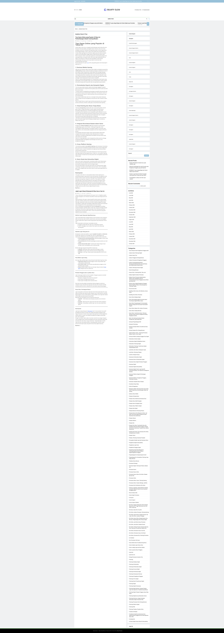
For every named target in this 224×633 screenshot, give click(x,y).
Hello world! (143, 186)
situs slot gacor (132, 62)
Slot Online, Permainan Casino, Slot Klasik (137, 533)
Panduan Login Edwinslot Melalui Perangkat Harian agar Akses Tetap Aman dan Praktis (85, 23)
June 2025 (131, 224)
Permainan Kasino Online (134, 472)
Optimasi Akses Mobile (133, 393)
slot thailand (131, 537)
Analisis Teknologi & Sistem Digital (136, 267)
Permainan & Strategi (133, 463)
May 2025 (131, 226)
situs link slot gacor (133, 43)
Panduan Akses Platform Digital (135, 405)
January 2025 (131, 236)
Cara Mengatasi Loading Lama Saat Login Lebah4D (118, 23)
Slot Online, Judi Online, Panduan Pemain (137, 524)
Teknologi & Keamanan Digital (135, 571)
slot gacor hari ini (132, 91)
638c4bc (78, 40)
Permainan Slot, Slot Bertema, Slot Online (137, 485)
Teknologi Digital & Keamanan (135, 586)
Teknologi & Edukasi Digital (134, 561)
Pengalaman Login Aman (134, 445)
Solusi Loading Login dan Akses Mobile (137, 547)
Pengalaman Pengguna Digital (135, 447)
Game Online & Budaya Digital (135, 297)
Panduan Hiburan (132, 418)
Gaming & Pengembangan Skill (135, 321)
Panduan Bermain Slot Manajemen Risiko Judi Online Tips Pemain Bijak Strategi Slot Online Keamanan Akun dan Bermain (138, 414)
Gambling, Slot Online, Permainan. (135, 294)
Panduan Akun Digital (133, 408)
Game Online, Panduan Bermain (135, 310)
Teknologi (131, 559)
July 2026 (131, 193)
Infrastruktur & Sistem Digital (134, 338)
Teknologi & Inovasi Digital (134, 569)
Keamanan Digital (132, 364)
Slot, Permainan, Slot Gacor (134, 540)
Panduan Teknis (132, 435)
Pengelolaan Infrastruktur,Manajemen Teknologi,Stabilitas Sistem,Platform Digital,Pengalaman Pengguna (136, 451)
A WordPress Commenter (134, 186)
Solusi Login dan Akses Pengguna (135, 549)
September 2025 (132, 217)
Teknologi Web (132, 606)
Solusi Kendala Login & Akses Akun (136, 545)
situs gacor (90, 311)
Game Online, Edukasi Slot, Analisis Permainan (138, 308)
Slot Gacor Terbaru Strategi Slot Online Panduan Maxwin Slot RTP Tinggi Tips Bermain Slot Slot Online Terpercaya (138, 506)
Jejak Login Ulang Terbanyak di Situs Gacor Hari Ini (89, 191)
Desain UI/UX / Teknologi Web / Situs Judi (137, 272)
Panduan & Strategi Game (134, 396)
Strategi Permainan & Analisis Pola (136, 557)
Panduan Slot (131, 423)
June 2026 (131, 195)
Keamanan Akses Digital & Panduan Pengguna (138, 361)
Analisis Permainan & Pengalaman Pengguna (137, 260)
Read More (77, 187)
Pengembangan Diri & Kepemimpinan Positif (137, 454)
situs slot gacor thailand (134, 502)
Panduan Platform (132, 420)
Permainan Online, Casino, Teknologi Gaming (138, 480)
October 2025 (131, 214)
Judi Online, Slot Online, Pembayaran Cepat (137, 349)
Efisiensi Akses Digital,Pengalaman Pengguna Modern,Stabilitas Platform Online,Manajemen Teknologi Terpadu (138, 285)
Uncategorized (132, 619)
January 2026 (131, 207)
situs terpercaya (132, 110)
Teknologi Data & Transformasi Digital (136, 581)
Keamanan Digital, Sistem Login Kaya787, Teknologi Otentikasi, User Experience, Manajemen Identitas (139, 370)
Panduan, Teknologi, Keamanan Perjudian (137, 437)
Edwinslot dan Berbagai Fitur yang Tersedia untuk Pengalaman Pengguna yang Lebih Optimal (124, 1)
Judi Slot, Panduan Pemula (134, 354)
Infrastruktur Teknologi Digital (135, 343)
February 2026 (132, 205)
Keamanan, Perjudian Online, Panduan (136, 381)
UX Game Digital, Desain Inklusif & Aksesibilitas (138, 621)
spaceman (131, 139)
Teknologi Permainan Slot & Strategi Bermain (138, 602)
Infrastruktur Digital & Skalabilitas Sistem (137, 341)
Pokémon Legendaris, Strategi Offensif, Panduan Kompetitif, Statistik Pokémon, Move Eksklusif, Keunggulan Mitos (138, 489)
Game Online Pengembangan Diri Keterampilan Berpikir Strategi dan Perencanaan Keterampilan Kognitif (138, 304)
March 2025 (131, 231)
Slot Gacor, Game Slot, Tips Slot (135, 509)
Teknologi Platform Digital (134, 604)
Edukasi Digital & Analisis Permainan (136, 274)
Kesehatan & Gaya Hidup (134, 384)
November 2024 (132, 241)
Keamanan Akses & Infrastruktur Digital (136, 359)
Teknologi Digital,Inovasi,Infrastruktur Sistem (138, 595)
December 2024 (132, 238)
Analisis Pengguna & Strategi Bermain (136, 257)
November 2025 (132, 212)
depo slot (131, 81)
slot (88, 62)
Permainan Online (132, 478)
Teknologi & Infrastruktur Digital (135, 566)
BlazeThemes (119, 630)
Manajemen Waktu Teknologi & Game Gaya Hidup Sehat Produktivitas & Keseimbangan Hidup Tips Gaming (138, 390)
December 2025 (132, 209)
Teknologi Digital (132, 583)
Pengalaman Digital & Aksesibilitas (136, 442)
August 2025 (131, 219)
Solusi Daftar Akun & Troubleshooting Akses (137, 542)
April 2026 (131, 200)
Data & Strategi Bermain (133, 270)
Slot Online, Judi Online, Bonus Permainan (137, 522)
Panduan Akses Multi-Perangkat (135, 401)
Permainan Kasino (132, 469)
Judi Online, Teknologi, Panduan (135, 352)
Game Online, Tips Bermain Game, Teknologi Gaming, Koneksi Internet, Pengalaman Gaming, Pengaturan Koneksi (138, 314)
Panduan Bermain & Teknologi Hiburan (136, 410)
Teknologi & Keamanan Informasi (135, 574)
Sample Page (111, 18)
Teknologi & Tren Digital (133, 578)
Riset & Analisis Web (133, 492)
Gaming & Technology (133, 324)
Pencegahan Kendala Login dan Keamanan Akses (138, 440)
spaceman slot (132, 554)
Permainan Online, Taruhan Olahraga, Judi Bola (138, 482)
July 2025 (131, 221)
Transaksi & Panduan (133, 611)
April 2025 (131, 229)
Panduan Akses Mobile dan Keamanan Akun (137, 398)
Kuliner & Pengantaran (133, 386)
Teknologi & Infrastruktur (134, 564)
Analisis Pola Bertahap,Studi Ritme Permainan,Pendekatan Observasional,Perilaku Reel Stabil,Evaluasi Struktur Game (138, 264)
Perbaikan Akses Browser (134, 461)
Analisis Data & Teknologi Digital (135, 252)
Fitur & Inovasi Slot (132, 288)
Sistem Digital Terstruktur (134, 495)
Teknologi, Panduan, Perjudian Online (136, 609)
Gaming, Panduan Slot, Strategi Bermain (137, 330)
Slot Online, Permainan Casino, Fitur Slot (137, 530)
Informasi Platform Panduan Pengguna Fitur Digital (139, 336)
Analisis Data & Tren (133, 255)
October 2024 (131, 243)
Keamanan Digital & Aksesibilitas (135, 366)
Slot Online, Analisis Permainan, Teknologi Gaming (139, 512)
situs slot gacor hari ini (133, 48)
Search (130, 153)
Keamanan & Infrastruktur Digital (135, 357)
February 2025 (132, 234)
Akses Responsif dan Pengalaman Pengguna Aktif (139, 250)
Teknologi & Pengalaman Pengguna (136, 576)
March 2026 (131, 202)
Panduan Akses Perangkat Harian (135, 403)
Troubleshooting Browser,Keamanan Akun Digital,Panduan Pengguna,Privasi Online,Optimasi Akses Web (138, 615)
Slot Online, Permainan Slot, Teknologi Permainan (138, 535)
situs (130, 76)
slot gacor (131, 86)
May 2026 (131, 197)
